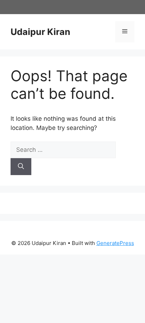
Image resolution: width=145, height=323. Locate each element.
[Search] (21, 166)
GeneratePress (115, 243)
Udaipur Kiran (40, 31)
